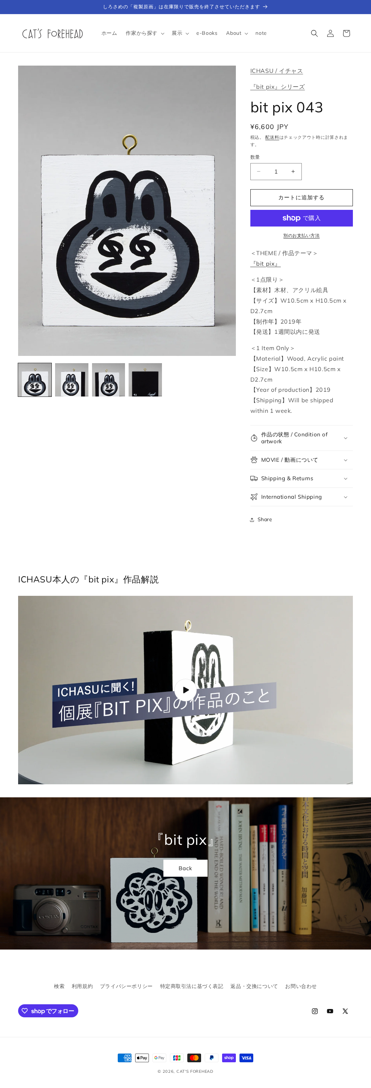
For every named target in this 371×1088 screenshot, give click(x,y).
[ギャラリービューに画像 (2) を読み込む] (71, 379)
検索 (59, 986)
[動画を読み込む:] (185, 690)
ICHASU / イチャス (276, 70)
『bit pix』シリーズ (277, 86)
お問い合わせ (301, 986)
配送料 (272, 137)
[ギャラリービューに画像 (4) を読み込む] (145, 379)
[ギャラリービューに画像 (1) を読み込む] (34, 379)
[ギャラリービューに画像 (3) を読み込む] (108, 379)
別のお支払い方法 (301, 235)
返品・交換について (254, 986)
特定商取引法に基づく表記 (192, 986)
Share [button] (265, 519)
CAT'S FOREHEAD (194, 1071)
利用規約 (82, 986)
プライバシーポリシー (126, 986)
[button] (144, 33)
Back (185, 867)
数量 (255, 157)
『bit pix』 (265, 263)
